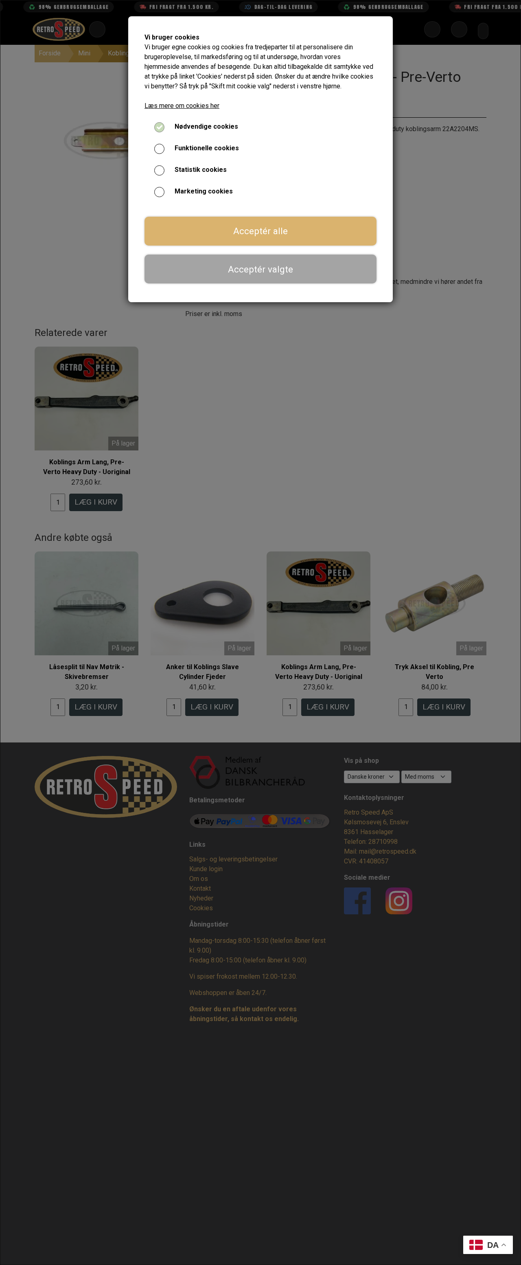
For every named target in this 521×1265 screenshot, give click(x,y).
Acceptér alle (260, 231)
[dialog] (260, 632)
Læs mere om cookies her (181, 106)
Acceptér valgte (260, 269)
